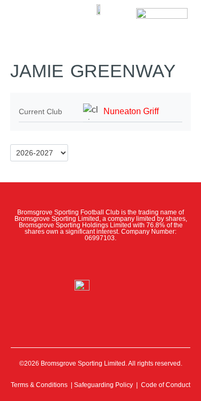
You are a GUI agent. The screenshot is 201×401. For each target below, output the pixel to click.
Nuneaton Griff (131, 111)
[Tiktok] (148, 260)
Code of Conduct (165, 385)
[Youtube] (124, 260)
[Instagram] (100, 260)
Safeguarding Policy (103, 385)
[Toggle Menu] (25, 16)
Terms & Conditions (39, 385)
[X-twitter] (76, 260)
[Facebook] (53, 260)
